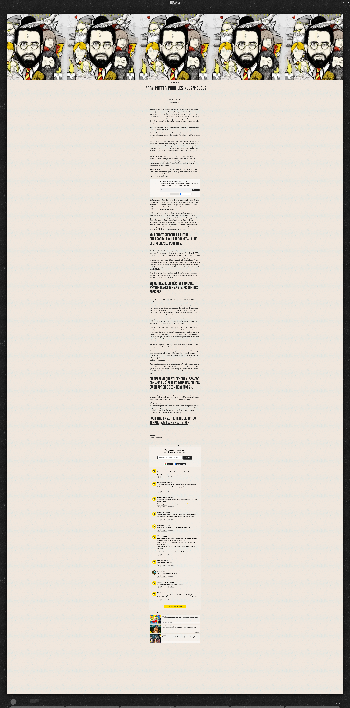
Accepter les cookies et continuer (175, 371)
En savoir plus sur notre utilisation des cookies (175, 375)
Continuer (184, 352)
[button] (170, 356)
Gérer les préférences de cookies (175, 374)
